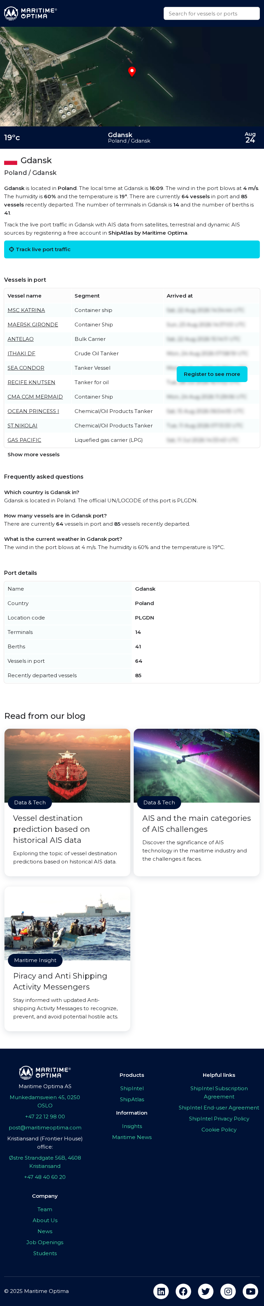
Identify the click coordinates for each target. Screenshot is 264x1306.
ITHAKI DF (21, 353)
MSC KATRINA (26, 310)
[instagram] (228, 1291)
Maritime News (132, 1137)
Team (44, 1209)
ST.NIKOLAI (22, 425)
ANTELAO (21, 339)
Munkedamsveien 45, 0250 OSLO (45, 1101)
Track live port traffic (43, 249)
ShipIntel (132, 1088)
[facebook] (183, 1291)
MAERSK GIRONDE (33, 324)
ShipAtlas (132, 1099)
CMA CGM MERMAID (35, 396)
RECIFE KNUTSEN (31, 382)
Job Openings (44, 1242)
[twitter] (205, 1291)
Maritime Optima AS (45, 1086)
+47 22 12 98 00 (45, 1116)
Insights (132, 1126)
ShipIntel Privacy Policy (219, 1118)
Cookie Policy (218, 1129)
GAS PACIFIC (24, 440)
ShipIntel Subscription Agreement (219, 1092)
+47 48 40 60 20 (45, 1177)
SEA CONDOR (26, 368)
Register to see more (212, 374)
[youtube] (250, 1291)
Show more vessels (33, 454)
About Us (45, 1220)
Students (45, 1253)
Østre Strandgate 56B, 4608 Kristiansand (45, 1161)
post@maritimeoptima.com (45, 1127)
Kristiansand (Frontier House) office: (45, 1142)
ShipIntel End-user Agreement (219, 1107)
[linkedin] (161, 1291)
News (44, 1231)
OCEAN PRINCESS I (33, 411)
